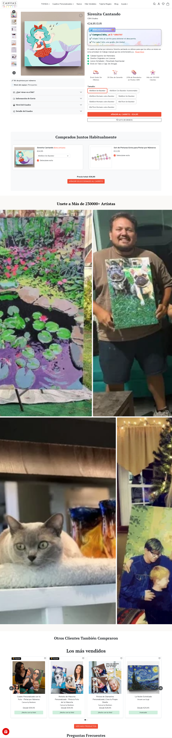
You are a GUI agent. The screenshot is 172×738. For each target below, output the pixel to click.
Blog (116, 4)
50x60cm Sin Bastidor (126, 96)
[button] (154, 4)
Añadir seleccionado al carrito (86, 181)
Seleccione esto (46, 160)
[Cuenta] (159, 4)
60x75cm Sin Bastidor (126, 102)
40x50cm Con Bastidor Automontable (123, 91)
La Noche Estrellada (143, 696)
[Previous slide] (11, 644)
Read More (139, 52)
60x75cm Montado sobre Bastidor (101, 107)
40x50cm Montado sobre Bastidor (101, 96)
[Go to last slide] (13, 11)
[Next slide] (14, 72)
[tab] (85, 720)
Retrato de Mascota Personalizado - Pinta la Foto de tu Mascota (67, 699)
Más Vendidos (90, 4)
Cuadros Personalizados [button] (62, 4)
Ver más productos (86, 726)
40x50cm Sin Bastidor (97, 91)
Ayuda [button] (123, 4)
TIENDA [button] (44, 4)
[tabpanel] (86, 692)
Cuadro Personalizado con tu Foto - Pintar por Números (28, 698)
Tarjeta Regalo (105, 4)
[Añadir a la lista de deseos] (45, 658)
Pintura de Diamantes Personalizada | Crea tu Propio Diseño (105, 699)
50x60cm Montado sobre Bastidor (101, 102)
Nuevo (79, 4)
